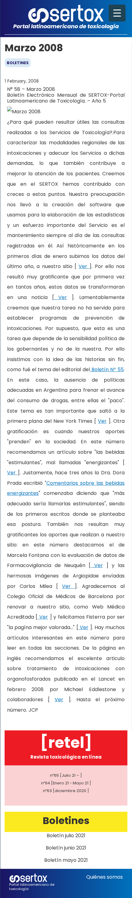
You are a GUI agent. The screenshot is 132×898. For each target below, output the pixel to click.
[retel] (66, 742)
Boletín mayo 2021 (66, 860)
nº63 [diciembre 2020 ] (66, 790)
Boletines (66, 820)
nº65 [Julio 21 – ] (66, 775)
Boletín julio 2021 (66, 835)
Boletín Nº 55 (107, 369)
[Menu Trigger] (117, 13)
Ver (84, 266)
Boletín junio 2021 (66, 847)
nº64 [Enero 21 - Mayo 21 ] (66, 783)
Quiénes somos (104, 877)
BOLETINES (18, 62)
